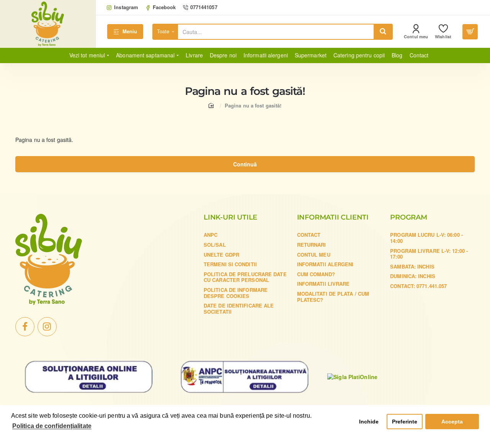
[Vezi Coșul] (470, 31)
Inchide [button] (369, 421)
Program (408, 217)
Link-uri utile (230, 217)
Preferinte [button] (405, 421)
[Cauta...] (383, 31)
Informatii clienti (333, 217)
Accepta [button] (452, 421)
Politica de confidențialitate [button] (51, 426)
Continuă (244, 164)
